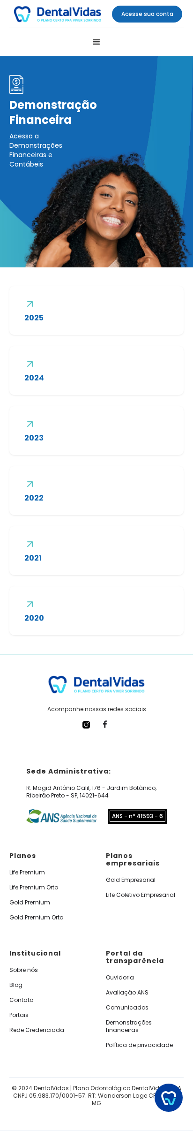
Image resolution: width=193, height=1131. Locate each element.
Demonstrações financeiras (129, 1026)
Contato (21, 1000)
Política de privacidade (139, 1045)
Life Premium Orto (33, 887)
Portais (19, 1015)
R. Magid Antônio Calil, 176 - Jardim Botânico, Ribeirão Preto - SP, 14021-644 (91, 791)
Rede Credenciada (36, 1030)
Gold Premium (29, 902)
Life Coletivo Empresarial (140, 895)
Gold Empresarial (131, 880)
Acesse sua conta (147, 14)
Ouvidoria (120, 977)
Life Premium (27, 872)
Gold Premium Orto (36, 917)
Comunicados (127, 1007)
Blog (15, 985)
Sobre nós (23, 970)
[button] (96, 42)
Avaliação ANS (127, 992)
